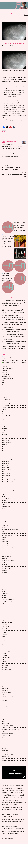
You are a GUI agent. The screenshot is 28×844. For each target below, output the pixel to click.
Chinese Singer (5, 477)
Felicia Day (4, 372)
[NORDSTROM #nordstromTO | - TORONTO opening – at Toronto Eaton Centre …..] (8, 266)
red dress (4, 649)
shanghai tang (5, 655)
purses (3, 638)
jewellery (4, 607)
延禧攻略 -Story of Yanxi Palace (9, 735)
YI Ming (3, 721)
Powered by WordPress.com (8, 838)
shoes (3, 659)
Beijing (3, 426)
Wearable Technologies (7, 706)
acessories (4, 409)
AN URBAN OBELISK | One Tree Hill (14, 174)
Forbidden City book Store (7, 554)
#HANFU (4, 395)
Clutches (4, 500)
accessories (4, 407)
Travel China (4, 700)
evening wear (5, 519)
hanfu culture (5, 593)
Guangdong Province (6, 580)
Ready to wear (5, 647)
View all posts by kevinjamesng (10, 156)
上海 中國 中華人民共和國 (7, 754)
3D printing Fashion (6, 405)
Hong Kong (4, 595)
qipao (3, 642)
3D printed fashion (6, 403)
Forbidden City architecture (8, 552)
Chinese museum (6, 473)
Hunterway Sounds (6, 376)
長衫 (3, 531)
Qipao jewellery (5, 644)
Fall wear (4, 537)
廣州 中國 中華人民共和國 (7, 733)
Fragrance (4, 562)
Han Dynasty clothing (6, 585)
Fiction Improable (6, 374)
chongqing (4, 494)
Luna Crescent (7, 14)
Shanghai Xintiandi (6, 657)
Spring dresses (5, 675)
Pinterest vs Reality (6, 382)
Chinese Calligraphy (6, 461)
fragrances (4, 564)
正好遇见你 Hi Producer (7, 748)
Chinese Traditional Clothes (8, 481)
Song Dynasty (5, 667)
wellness (4, 710)
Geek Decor (4, 570)
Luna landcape (5, 616)
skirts (3, 663)
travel (3, 698)
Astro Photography (6, 415)
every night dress (6, 521)
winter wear (4, 717)
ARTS (3, 413)
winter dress (4, 715)
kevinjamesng (18, 45)
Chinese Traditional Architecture (9, 479)
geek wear (4, 576)
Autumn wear (5, 422)
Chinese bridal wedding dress (8, 459)
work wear (4, 719)
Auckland (4, 419)
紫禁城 (3, 508)
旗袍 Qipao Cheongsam (7, 739)
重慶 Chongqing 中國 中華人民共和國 (10, 529)
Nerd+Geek (4, 380)
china (3, 436)
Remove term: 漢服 (6, 651)
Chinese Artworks (6, 455)
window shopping (5, 713)
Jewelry (3, 609)
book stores (4, 428)
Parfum (3, 630)
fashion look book (6, 541)
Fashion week (5, 543)
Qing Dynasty (5, 640)
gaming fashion (5, 566)
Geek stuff (4, 574)
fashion (3, 539)
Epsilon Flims (5, 370)
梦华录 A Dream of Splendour (8, 744)
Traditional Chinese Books (8, 696)
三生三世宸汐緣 (5, 752)
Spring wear (4, 677)
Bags (3, 424)
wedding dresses (5, 708)
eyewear (4, 527)
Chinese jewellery (6, 471)
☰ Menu (26, 14)
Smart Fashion (5, 665)
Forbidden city (5, 550)
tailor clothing (5, 688)
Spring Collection (5, 671)
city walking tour (5, 498)
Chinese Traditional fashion (8, 485)
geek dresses (5, 572)
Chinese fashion (5, 467)
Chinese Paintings (6, 475)
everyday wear (5, 525)
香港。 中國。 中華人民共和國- (8, 535)
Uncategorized (5, 702)
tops (3, 694)
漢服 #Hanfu (4, 760)
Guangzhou (4, 583)
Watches (4, 704)
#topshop (4, 401)
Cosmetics (4, 502)
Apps (3, 411)
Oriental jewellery (6, 628)
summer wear (5, 682)
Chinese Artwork (5, 450)
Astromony (4, 417)
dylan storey (4, 366)
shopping (4, 661)
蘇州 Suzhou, (4, 533)
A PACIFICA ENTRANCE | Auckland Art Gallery (11, 167)
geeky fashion (5, 578)
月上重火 (4, 741)
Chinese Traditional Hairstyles (8, 490)
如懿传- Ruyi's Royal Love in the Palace (10, 729)
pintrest (3, 636)
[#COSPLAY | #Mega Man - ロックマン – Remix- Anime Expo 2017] (8, 287)
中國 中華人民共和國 (6, 756)
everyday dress (5, 523)
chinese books (5, 457)
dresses (3, 512)
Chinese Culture (5, 463)
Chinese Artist (5, 446)
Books (3, 430)
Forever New (5, 558)
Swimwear (4, 686)
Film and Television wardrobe (8, 547)
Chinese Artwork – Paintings (8, 452)
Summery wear (5, 684)
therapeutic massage (6, 692)
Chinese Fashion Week (7, 469)
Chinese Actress (5, 440)
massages (4, 618)
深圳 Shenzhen (5, 750)
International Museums (7, 601)
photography (4, 634)
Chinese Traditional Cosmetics (9, 483)
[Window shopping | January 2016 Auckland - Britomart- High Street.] (20, 254)
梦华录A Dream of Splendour (8, 746)
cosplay (3, 504)
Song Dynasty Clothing (7, 669)
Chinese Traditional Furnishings (9, 488)
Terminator (19, 115)
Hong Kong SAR (5, 597)
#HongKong (4, 397)
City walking (4, 496)
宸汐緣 (3, 731)
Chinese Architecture (6, 442)
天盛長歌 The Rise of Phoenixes (9, 727)
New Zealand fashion (6, 626)
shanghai (4, 653)
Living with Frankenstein (7, 378)
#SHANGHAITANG (6, 399)
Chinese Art (4, 444)
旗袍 (3, 737)
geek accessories (6, 568)
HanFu (3, 591)
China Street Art (5, 438)
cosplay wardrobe (6, 506)
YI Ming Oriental (5, 723)
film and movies (5, 545)
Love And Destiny (6, 613)
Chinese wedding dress (7, 492)
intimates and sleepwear (7, 605)
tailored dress (5, 690)
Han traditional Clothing (7, 587)
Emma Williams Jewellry (7, 368)
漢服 (3, 758)
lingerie (3, 611)
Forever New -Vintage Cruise (8, 560)
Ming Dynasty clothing (7, 622)
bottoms (4, 432)
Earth (3, 514)
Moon (23, 85)
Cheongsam (4, 434)
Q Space (4, 384)
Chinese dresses (5, 465)
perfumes (4, 632)
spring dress (4, 673)
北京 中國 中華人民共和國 (7, 725)
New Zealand (5, 624)
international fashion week (8, 599)
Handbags (4, 589)
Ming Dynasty (5, 620)
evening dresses (5, 516)
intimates (4, 603)
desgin (3, 510)
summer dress (5, 680)
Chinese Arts (5, 448)
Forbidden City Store (6, 556)
